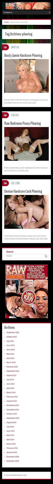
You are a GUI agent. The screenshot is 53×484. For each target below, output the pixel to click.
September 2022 (13, 333)
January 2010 (12, 452)
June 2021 (11, 345)
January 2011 (12, 401)
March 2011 (11, 393)
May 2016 (10, 354)
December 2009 (13, 457)
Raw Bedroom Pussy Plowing (22, 123)
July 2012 (10, 380)
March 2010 (11, 444)
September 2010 (13, 418)
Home (6, 22)
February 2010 (12, 448)
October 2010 (12, 414)
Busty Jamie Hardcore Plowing (23, 55)
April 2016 (10, 358)
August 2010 (11, 422)
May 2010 (10, 435)
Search (9, 251)
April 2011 (10, 388)
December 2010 (13, 405)
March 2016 (11, 363)
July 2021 (10, 341)
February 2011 (12, 397)
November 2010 (13, 410)
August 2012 (11, 375)
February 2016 (12, 367)
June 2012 (11, 384)
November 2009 (13, 461)
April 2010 (10, 440)
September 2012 (13, 371)
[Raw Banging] (26, 6)
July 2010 (10, 427)
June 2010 (11, 431)
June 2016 (11, 350)
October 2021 (12, 337)
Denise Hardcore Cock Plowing (23, 191)
